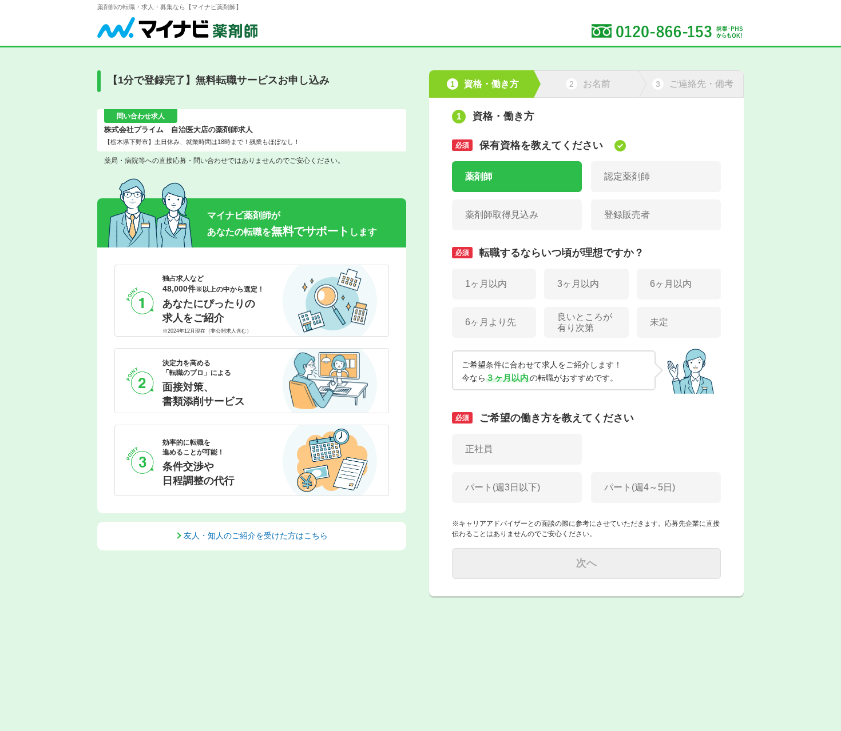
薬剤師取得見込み (501, 214)
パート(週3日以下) (502, 487)
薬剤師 (479, 176)
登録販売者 (627, 214)
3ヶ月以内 (578, 284)
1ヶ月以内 (486, 284)
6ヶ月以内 (671, 284)
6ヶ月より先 (490, 322)
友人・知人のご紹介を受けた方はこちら (256, 535)
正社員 (479, 449)
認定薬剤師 (627, 176)
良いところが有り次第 (584, 322)
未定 (659, 322)
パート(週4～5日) (639, 487)
